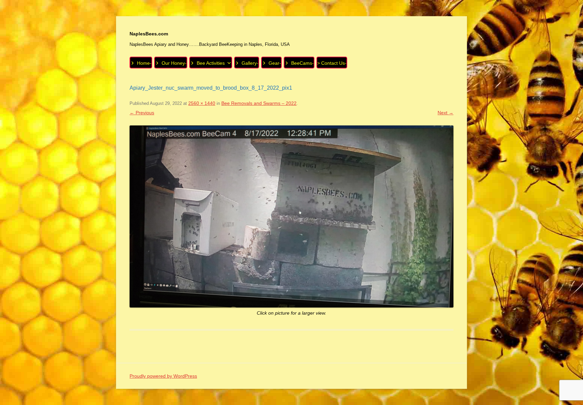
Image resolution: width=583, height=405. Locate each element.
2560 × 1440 (201, 103)
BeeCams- (302, 63)
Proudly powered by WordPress (163, 376)
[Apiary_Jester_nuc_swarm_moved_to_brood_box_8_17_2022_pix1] (291, 216)
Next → (445, 112)
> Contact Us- (331, 63)
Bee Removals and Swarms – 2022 (259, 103)
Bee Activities (211, 63)
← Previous (142, 112)
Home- (144, 63)
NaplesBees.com (149, 33)
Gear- (275, 63)
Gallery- (250, 63)
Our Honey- (174, 63)
